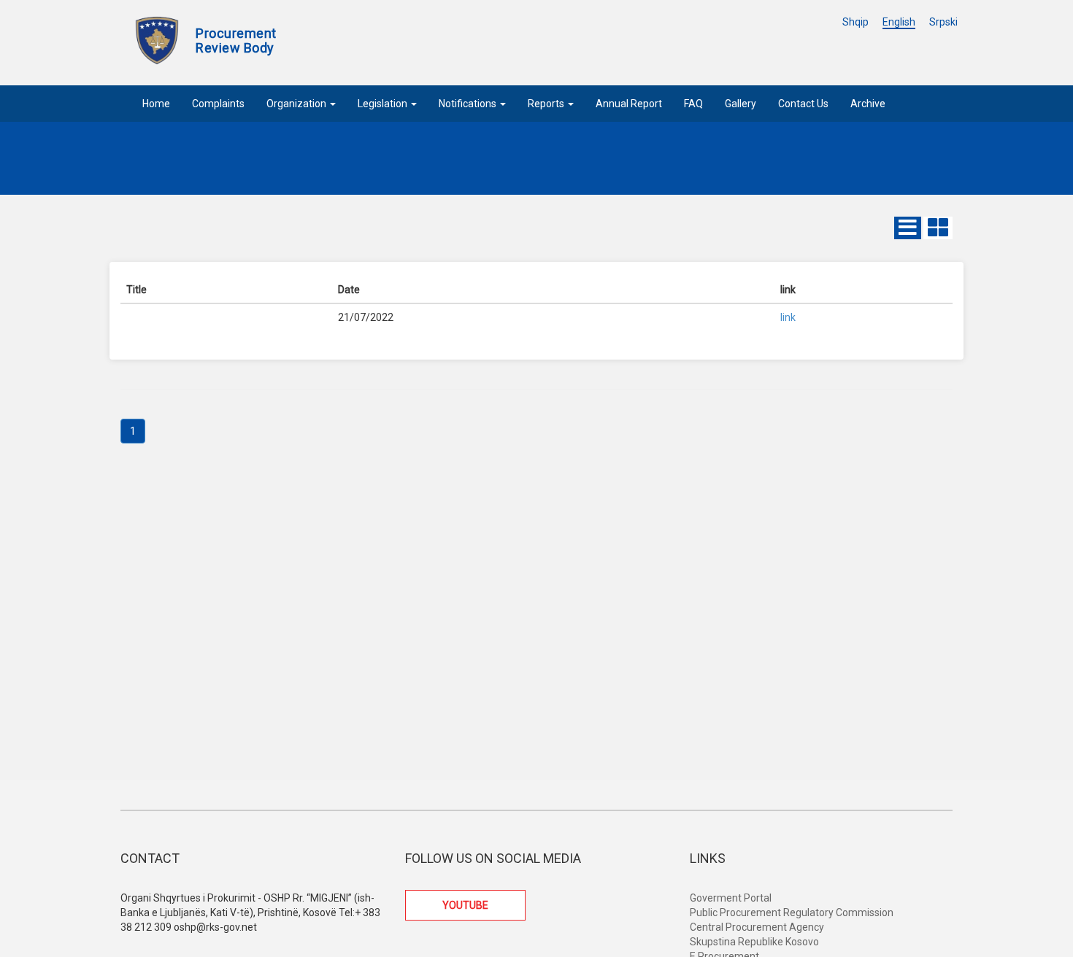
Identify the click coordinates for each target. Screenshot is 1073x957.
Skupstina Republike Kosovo (754, 942)
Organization (297, 103)
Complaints (218, 103)
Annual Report (629, 103)
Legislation (383, 103)
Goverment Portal (731, 898)
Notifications (469, 103)
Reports (547, 103)
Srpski (943, 22)
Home (156, 103)
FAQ (693, 103)
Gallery (740, 103)
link (788, 317)
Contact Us (803, 103)
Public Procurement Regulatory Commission (791, 912)
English (898, 22)
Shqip (855, 22)
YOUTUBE (465, 905)
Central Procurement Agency (757, 927)
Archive (867, 103)
